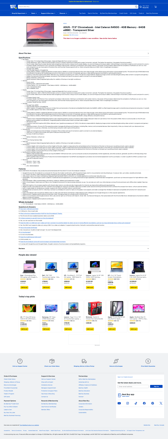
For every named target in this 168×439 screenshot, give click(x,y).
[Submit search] (136, 7)
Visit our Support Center (48, 379)
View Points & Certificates (48, 406)
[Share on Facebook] (144, 403)
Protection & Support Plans (49, 391)
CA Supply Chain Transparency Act (135, 430)
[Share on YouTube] (119, 403)
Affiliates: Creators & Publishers (88, 385)
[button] (19, 13)
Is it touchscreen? (25, 232)
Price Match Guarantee (10, 388)
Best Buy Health (83, 388)
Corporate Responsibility (86, 409)
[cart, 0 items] (155, 7)
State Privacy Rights (44, 430)
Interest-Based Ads (33, 430)
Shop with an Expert (47, 382)
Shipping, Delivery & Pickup (12, 382)
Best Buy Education (84, 391)
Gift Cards (7, 396)
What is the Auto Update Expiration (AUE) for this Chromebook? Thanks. (41, 213)
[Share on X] (161, 403)
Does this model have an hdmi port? (30, 237)
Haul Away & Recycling (48, 393)
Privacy (25, 430)
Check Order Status (9, 379)
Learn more (126, 396)
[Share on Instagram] (127, 403)
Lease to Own (8, 409)
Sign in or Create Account (125, 377)
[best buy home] (13, 7)
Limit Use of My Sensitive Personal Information (97, 430)
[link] (25, 279)
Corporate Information (85, 404)
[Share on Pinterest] (152, 403)
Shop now (96, 1)
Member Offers (45, 409)
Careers (81, 406)
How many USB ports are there (29, 209)
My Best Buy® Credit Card (11, 404)
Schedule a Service (46, 385)
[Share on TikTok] (135, 403)
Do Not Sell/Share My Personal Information (73, 430)
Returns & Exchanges (10, 385)
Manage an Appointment (48, 388)
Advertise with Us (84, 382)
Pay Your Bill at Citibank (11, 406)
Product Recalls (8, 391)
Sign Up (156, 386)
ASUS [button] (65, 23)
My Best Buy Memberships (49, 404)
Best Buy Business (84, 393)
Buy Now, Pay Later (9, 412)
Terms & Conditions (17, 430)
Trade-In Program (9, 393)
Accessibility (7, 430)
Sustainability (83, 412)
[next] (147, 274)
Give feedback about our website (29, 425)
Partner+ (81, 396)
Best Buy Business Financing (12, 415)
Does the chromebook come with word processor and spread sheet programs (43, 241)
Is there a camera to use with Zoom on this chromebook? (37, 218)
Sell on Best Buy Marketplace (87, 379)
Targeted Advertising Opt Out (117, 430)
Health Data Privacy (56, 430)
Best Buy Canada (159, 425)
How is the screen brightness (28, 227)
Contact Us (44, 396)
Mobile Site (147, 425)
